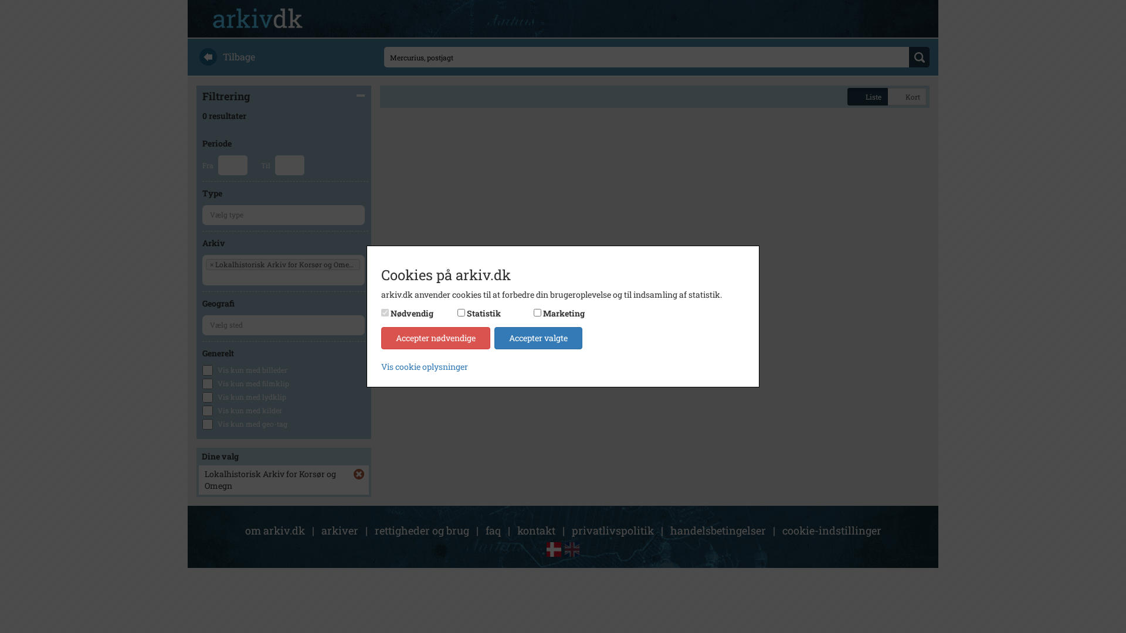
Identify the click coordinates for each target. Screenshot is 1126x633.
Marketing (564, 313)
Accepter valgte (538, 337)
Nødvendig (412, 313)
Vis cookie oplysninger (424, 366)
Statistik (484, 313)
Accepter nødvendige (436, 337)
